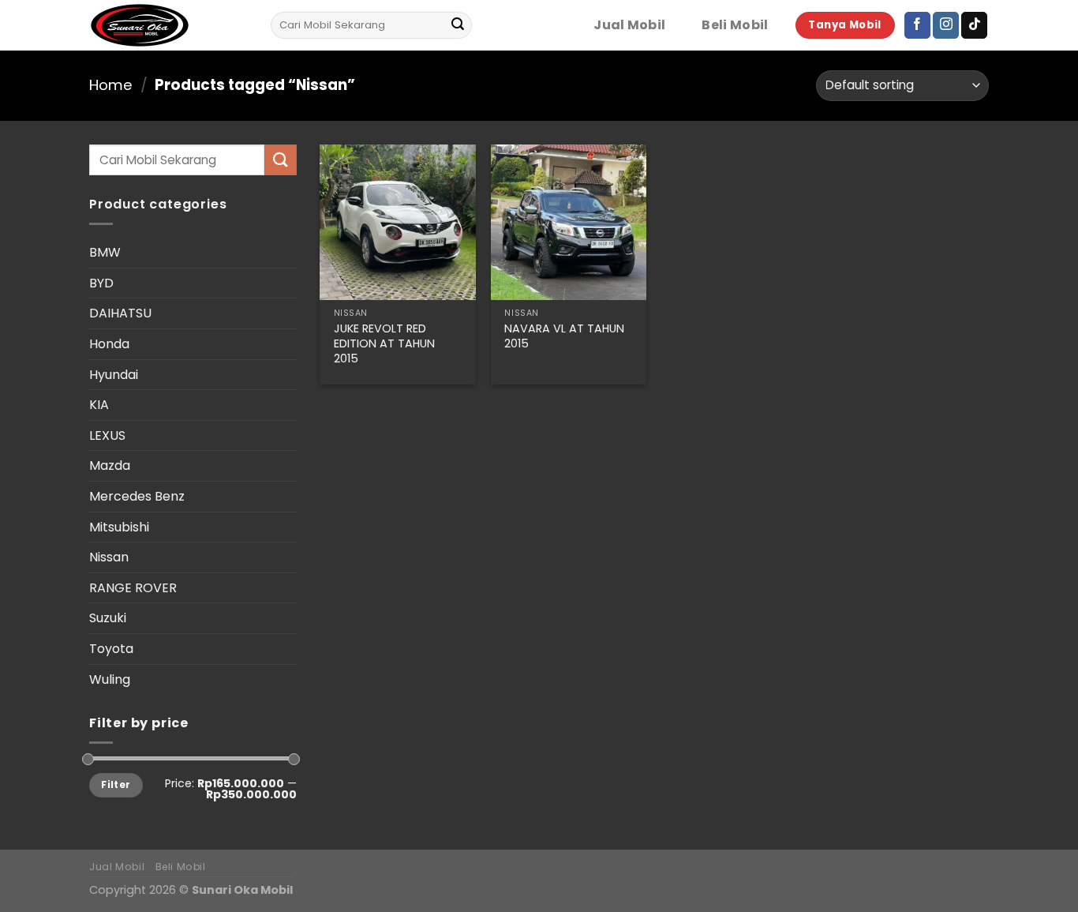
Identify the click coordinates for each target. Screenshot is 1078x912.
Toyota (111, 649)
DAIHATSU (120, 313)
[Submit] (457, 25)
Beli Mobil (735, 25)
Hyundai (113, 375)
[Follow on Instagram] (946, 25)
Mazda (109, 465)
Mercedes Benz (137, 496)
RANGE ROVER (133, 588)
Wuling (109, 679)
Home (111, 85)
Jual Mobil (629, 25)
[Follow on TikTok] (974, 25)
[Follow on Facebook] (917, 25)
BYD (101, 283)
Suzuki (107, 618)
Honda (109, 344)
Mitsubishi (119, 527)
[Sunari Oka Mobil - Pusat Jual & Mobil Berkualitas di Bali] (168, 25)
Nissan (109, 557)
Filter (115, 785)
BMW (105, 252)
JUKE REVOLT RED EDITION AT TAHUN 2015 (384, 343)
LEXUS (107, 435)
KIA (99, 405)
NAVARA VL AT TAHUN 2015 (564, 336)
